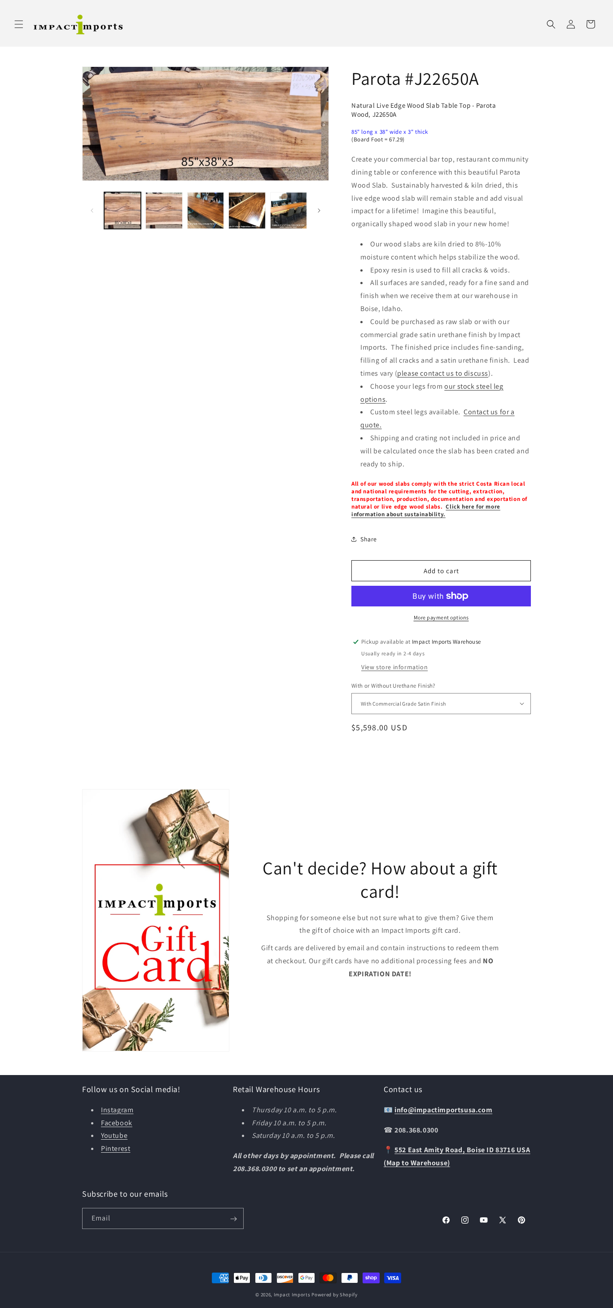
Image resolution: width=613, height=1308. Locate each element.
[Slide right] (319, 210)
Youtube (114, 1135)
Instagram (117, 1109)
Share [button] (368, 539)
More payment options (441, 617)
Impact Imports (292, 1294)
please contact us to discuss (442, 373)
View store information (394, 667)
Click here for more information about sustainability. (425, 510)
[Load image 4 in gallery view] (246, 210)
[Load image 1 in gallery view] (122, 210)
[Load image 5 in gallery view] (288, 210)
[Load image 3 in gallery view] (205, 210)
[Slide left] (92, 210)
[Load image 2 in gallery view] (163, 210)
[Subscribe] (233, 1218)
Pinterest (115, 1148)
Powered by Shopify (334, 1294)
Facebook (116, 1122)
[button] (19, 24)
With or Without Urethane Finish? (393, 685)
